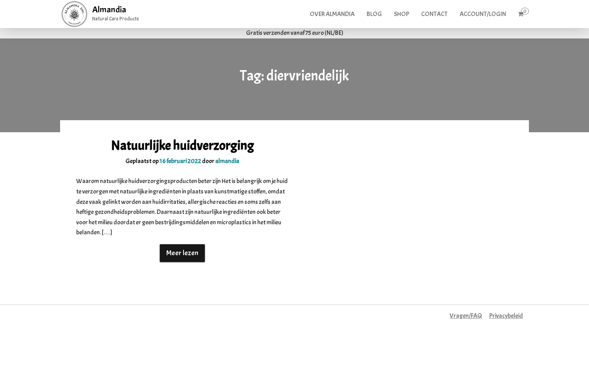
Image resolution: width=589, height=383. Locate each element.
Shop (401, 14)
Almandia (109, 9)
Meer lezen (182, 253)
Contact (434, 14)
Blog (374, 14)
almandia (227, 161)
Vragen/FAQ (466, 316)
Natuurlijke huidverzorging (182, 145)
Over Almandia (332, 14)
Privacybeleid (506, 316)
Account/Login (483, 14)
